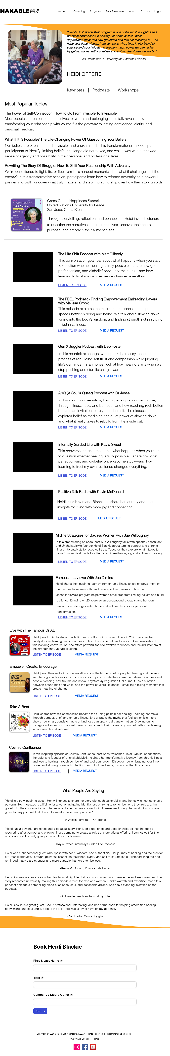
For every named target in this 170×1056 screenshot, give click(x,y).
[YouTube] (93, 1047)
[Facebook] (85, 1047)
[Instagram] (77, 1047)
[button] (95, 11)
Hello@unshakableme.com (118, 1033)
